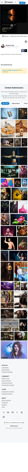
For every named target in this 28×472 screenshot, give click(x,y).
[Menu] (2, 2)
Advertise (4, 405)
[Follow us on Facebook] (13, 412)
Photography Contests (8, 385)
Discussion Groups (7, 383)
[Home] (9, 2)
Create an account (13, 70)
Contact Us (5, 402)
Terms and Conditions (17, 428)
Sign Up (22, 3)
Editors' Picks (5, 378)
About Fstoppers (6, 400)
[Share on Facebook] (22, 50)
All (5, 103)
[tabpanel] (14, 233)
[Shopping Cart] (15, 2)
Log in (4, 70)
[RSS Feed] (4, 417)
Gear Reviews (6, 370)
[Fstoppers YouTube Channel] (8, 412)
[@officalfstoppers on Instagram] (4, 412)
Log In (19, 1)
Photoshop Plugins (7, 394)
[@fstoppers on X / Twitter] (17, 412)
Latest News (5, 367)
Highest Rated (16, 103)
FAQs (3, 407)
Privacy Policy (9, 428)
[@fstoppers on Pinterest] (22, 412)
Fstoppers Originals (7, 372)
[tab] (5, 103)
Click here (4, 96)
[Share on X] (25, 50)
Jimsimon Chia (9, 45)
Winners (6, 36)
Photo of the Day (6, 381)
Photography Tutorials (8, 392)
